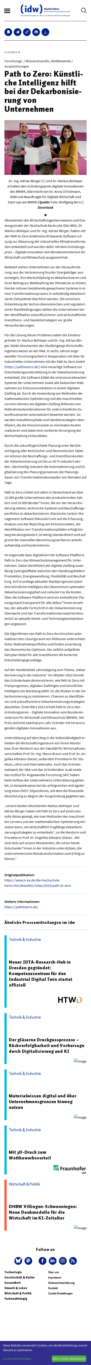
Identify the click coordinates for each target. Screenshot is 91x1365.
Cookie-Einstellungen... (18, 1359)
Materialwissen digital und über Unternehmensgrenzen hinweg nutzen (42, 1102)
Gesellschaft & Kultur (19, 1277)
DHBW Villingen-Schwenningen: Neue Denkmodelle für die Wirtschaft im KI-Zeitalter (43, 1212)
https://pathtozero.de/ (22, 367)
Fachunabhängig (15, 1299)
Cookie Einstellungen (60, 1293)
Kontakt (53, 1288)
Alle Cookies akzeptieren (69, 1359)
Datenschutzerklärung (61, 1283)
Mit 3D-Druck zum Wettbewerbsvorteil (30, 1155)
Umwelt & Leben (15, 1288)
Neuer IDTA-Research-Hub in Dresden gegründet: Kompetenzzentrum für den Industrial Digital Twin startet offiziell (40, 973)
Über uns (53, 1272)
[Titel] (8, 32)
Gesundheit (12, 1283)
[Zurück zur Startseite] (45, 10)
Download (45, 207)
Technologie (13, 1272)
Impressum (54, 1277)
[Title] (27, 32)
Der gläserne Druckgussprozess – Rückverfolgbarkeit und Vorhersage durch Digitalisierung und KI (46, 1045)
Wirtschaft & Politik (17, 1293)
